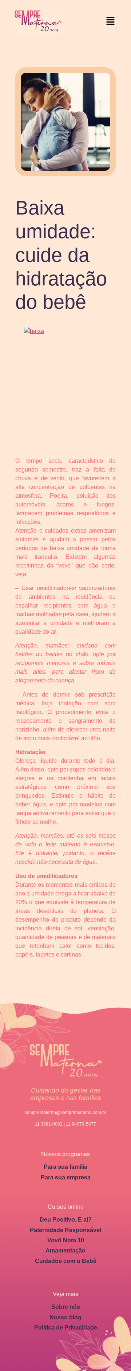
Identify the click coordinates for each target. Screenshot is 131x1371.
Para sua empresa (66, 1177)
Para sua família (65, 1167)
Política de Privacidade (65, 1327)
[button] (110, 21)
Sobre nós (65, 1307)
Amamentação (65, 1250)
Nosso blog (65, 1317)
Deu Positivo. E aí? (66, 1219)
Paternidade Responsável (65, 1230)
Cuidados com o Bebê (65, 1261)
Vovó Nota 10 (65, 1240)
